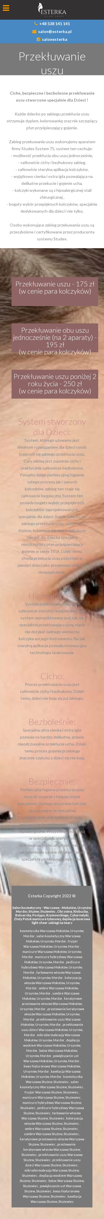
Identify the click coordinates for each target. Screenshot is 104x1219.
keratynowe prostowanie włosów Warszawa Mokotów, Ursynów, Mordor (51, 1004)
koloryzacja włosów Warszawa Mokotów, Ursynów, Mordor (52, 983)
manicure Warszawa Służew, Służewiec (52, 1097)
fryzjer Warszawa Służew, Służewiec (51, 1092)
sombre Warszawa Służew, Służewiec (51, 1134)
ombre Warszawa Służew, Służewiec (51, 1128)
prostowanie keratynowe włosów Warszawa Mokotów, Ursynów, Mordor (53, 1014)
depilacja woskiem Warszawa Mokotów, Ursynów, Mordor (52, 1045)
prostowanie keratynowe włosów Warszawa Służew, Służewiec (51, 1149)
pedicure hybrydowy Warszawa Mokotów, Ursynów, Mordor (52, 967)
